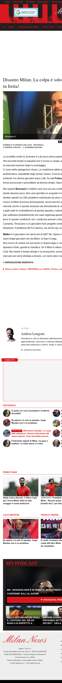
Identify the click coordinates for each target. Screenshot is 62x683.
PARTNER (30, 2)
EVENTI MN (18, 2)
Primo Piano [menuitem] (48, 27)
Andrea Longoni (12, 147)
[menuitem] (4, 27)
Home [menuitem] (11, 27)
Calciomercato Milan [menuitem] (28, 27)
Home (7, 2)
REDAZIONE (43, 2)
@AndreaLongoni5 (33, 147)
